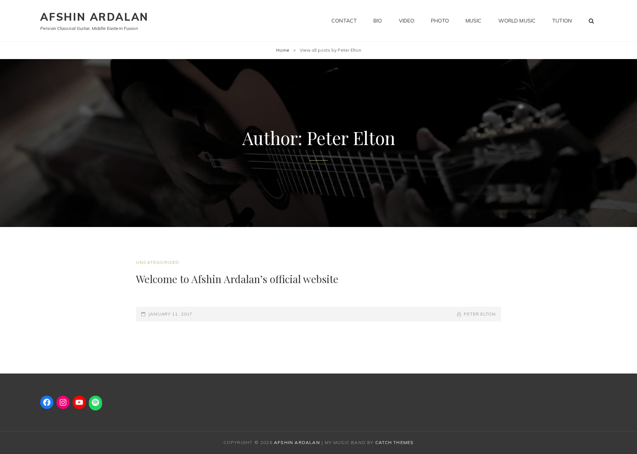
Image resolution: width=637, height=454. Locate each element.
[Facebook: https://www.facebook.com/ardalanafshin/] (46, 402)
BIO (377, 20)
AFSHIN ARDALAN (94, 16)
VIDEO (407, 20)
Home (282, 50)
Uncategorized (158, 262)
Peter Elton (480, 314)
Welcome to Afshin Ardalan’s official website (237, 279)
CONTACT (344, 20)
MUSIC (474, 20)
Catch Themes (394, 442)
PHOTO (440, 20)
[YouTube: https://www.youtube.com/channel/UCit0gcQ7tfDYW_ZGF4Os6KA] (79, 402)
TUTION (562, 20)
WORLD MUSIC (517, 20)
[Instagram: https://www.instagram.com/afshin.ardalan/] (63, 402)
